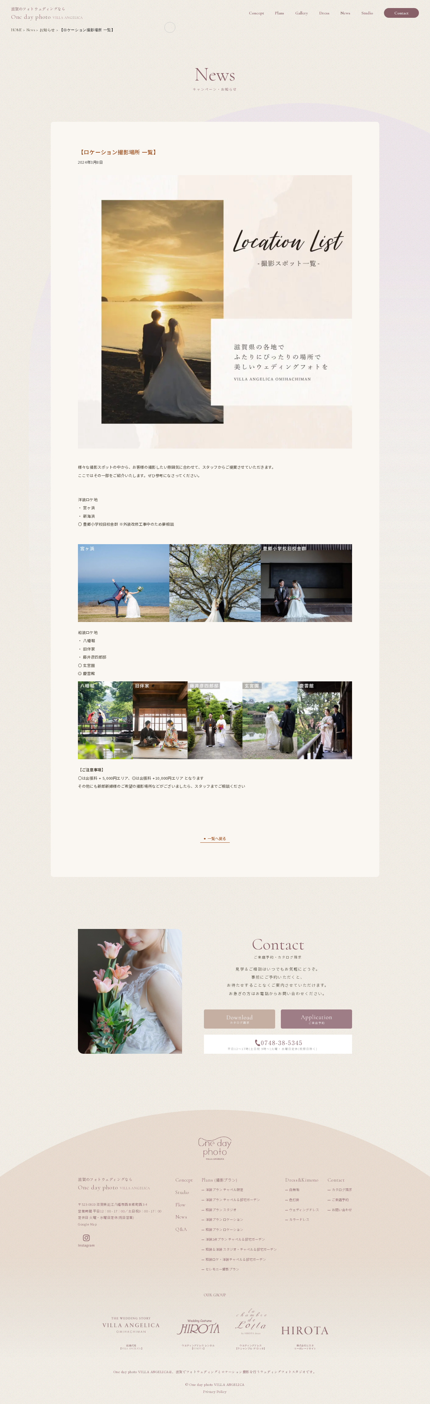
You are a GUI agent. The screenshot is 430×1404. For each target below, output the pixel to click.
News (181, 1216)
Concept (184, 1180)
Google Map (87, 1224)
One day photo (47, 13)
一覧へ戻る (217, 838)
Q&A (181, 1229)
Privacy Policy (215, 1392)
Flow (180, 1204)
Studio (182, 1192)
